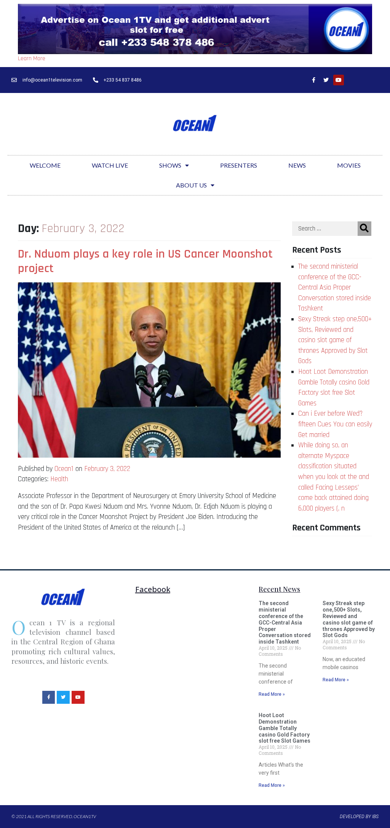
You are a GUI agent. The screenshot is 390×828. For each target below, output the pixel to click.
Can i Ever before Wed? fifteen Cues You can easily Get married (335, 424)
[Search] (364, 228)
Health (59, 479)
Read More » (272, 694)
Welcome (45, 165)
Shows (170, 165)
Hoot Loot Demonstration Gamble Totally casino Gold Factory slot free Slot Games (284, 728)
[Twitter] (326, 80)
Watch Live (110, 165)
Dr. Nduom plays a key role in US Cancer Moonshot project (145, 261)
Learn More (31, 58)
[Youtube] (338, 80)
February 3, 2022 (107, 468)
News (297, 165)
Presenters (238, 165)
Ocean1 (64, 468)
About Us (191, 185)
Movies (349, 165)
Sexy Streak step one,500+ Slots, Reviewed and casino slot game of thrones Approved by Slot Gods (335, 340)
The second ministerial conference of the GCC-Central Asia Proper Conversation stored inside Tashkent (334, 287)
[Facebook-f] (313, 80)
